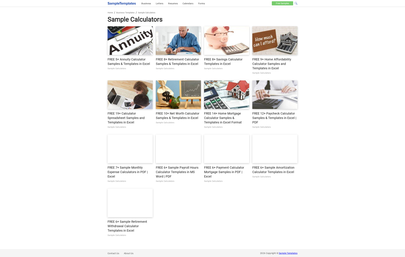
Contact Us (113, 253)
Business (146, 3)
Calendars (188, 3)
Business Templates (125, 12)
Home (110, 12)
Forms (201, 3)
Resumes (173, 3)
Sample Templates (288, 253)
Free (282, 3)
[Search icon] (295, 3)
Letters (159, 3)
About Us (128, 253)
